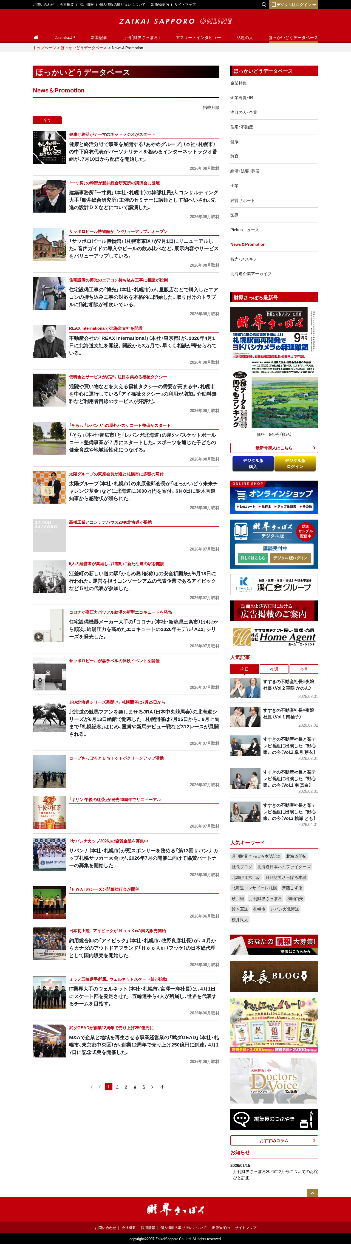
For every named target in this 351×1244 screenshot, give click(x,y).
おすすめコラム (274, 1140)
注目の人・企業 (243, 112)
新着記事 (99, 37)
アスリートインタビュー (198, 37)
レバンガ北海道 (284, 909)
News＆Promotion (247, 244)
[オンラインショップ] (274, 497)
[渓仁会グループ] (274, 584)
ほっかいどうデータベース (293, 37)
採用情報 (87, 4)
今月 (304, 669)
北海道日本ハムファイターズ (284, 867)
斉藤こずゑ (292, 888)
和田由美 (295, 898)
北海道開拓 (296, 856)
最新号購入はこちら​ (274, 448)
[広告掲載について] (274, 610)
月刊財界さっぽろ (265, 898)
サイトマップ (185, 4)
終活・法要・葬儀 (244, 171)
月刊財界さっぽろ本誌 (286, 877)
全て (47, 120)
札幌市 (259, 909)
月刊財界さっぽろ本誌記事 (256, 856)
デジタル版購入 (253, 463)
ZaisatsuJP (65, 37)
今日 (244, 669)
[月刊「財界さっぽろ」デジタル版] (253, 558)
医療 (234, 215)
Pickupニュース (244, 230)
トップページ (44, 47)
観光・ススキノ (243, 259)
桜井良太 (240, 919)
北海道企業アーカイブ (250, 273)
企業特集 (238, 83)
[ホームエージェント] (274, 637)
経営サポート (242, 200)
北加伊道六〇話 (246, 877)
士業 (234, 185)
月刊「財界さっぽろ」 (141, 37)
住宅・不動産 (241, 127)
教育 (234, 156)
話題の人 (245, 37)
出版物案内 (160, 4)
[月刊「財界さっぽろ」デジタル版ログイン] (290, 558)
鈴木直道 (240, 909)
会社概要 (67, 4)
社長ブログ (242, 867)
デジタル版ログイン (294, 4)
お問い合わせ (43, 4)
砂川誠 (238, 898)
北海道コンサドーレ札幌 (254, 888)
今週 (274, 669)
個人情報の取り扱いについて (122, 4)
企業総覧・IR (241, 97)
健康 (234, 142)
